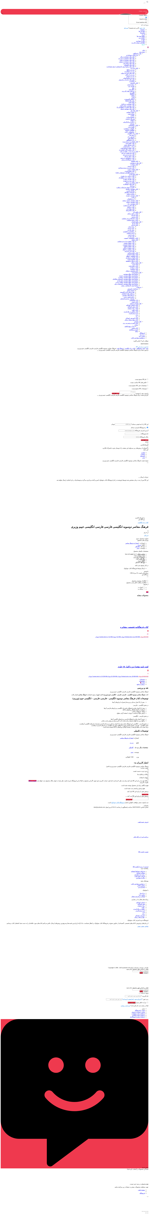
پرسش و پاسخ (141, 684)
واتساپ (143, 454)
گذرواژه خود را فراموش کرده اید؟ (132, 999)
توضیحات (142, 679)
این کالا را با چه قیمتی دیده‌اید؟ (139, 424)
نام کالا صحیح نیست (141, 379)
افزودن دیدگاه (32, 781)
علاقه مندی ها (141, 36)
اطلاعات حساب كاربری (138, 42)
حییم (138, 548)
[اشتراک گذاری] (146, 1211)
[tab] (73, 679)
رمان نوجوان (141, 906)
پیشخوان (142, 29)
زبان (143, 914)
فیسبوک (142, 456)
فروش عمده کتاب (139, 876)
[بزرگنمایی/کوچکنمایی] (142, 1211)
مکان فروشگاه (144, 437)
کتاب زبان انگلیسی (129, 348)
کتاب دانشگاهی (140, 348)
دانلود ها (142, 33)
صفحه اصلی (141, 1190)
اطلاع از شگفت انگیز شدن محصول (136, 582)
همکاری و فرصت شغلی (138, 896)
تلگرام (143, 452)
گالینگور (137, 546)
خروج (143, 44)
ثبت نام (126, 28)
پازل (143, 912)
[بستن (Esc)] (147, 1211)
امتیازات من (141, 887)
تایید (141, 972)
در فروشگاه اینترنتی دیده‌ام (138, 427)
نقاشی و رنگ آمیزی (139, 909)
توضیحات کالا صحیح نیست (139, 388)
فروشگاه (142, 1193)
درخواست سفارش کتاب (138, 884)
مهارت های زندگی (139, 917)
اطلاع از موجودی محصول (139, 581)
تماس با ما (142, 895)
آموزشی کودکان (140, 915)
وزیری (139, 545)
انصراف (146, 972)
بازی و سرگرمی (140, 910)
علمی (143, 907)
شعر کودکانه (141, 904)
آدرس (143, 34)
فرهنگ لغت (120, 348)
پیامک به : (140, 589)
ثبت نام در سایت (125, 1005)
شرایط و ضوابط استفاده (138, 871)
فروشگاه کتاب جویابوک (118, 802)
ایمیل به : (140, 587)
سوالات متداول (140, 873)
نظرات (143, 39)
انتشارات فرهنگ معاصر (132, 543)
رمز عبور (145, 999)
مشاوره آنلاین (141, 885)
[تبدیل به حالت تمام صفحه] (144, 1211)
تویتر (143, 457)
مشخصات (142, 681)
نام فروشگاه (144, 433)
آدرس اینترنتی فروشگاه (141, 430)
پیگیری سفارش (140, 41)
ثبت (147, 592)
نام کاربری (144, 996)
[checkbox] (138, 18)
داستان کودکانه (140, 902)
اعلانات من (142, 38)
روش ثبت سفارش (139, 874)
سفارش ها (142, 31)
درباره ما (142, 893)
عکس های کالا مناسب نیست (138, 382)
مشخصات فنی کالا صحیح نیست (138, 385)
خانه (147, 348)
